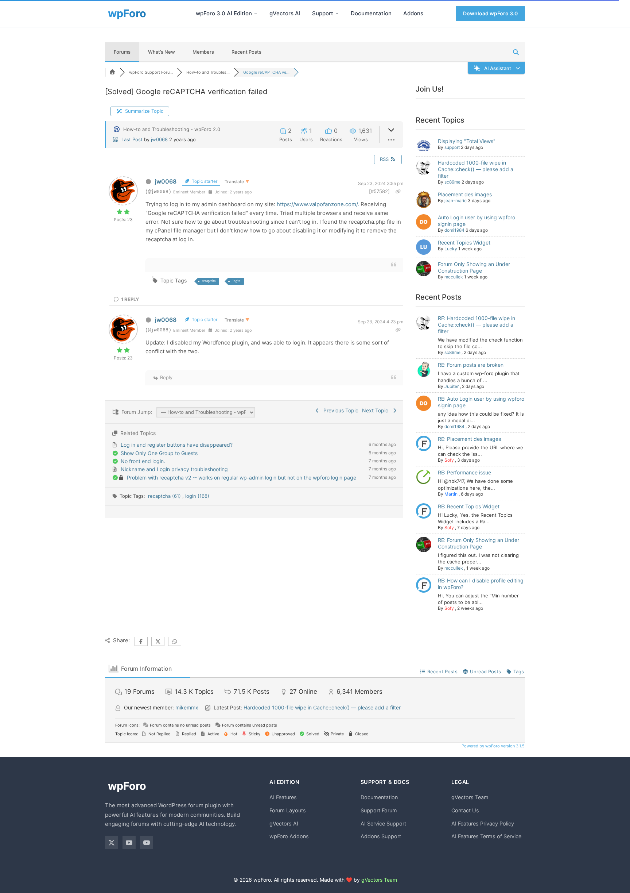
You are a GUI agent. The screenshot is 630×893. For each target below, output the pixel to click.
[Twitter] (111, 842)
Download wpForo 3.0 (490, 13)
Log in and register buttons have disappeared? (177, 445)
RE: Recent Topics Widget (468, 506)
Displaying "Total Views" (466, 141)
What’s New (161, 52)
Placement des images (465, 194)
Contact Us (465, 810)
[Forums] (112, 72)
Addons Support (381, 836)
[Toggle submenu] (255, 13)
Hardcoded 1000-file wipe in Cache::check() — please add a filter (475, 169)
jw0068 (159, 139)
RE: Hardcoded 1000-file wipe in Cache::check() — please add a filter (476, 324)
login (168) (197, 496)
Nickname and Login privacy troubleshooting (174, 469)
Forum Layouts (287, 810)
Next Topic (376, 410)
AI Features (283, 797)
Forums (122, 52)
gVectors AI (284, 13)
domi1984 (454, 230)
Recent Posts (246, 52)
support (452, 147)
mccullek (453, 277)
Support (322, 13)
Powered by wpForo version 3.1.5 (492, 745)
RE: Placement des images (469, 439)
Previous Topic (339, 410)
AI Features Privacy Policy (482, 823)
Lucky (450, 248)
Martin (451, 494)
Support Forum (379, 810)
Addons (413, 13)
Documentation (371, 13)
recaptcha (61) (165, 496)
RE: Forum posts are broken (470, 365)
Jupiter (451, 386)
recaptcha (208, 281)
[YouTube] (129, 842)
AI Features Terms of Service (486, 836)
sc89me (452, 182)
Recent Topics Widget (464, 242)
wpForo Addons (289, 836)
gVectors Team (470, 797)
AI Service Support (383, 823)
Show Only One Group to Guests (159, 453)
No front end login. (143, 461)
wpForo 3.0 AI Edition (224, 13)
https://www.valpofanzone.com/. (318, 204)
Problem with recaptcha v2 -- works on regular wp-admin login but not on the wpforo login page (241, 477)
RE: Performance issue (464, 472)
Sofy (449, 460)
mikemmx (186, 707)
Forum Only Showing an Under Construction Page (474, 267)
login (236, 281)
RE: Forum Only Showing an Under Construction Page (478, 543)
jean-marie (455, 200)
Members (203, 52)
